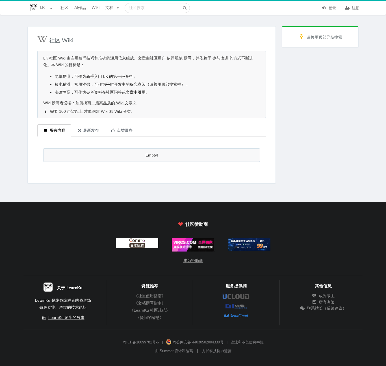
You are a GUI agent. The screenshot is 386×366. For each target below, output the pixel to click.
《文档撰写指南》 (150, 303)
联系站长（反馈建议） (326, 308)
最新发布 (91, 131)
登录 (331, 8)
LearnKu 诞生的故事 (66, 317)
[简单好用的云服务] (249, 245)
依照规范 (175, 58)
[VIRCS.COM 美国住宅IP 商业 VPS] (193, 246)
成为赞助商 (193, 260)
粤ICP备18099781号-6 (141, 342)
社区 (64, 8)
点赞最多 (125, 131)
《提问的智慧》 (150, 317)
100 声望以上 (71, 111)
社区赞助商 (196, 224)
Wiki (95, 8)
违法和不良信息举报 (247, 342)
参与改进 (220, 58)
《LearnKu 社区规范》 (150, 310)
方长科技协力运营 (216, 351)
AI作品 (80, 8)
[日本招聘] (137, 244)
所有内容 (57, 131)
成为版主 (326, 296)
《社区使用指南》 (150, 296)
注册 (355, 8)
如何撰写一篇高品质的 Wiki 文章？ (105, 103)
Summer (167, 351)
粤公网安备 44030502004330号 (198, 342)
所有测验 (326, 302)
